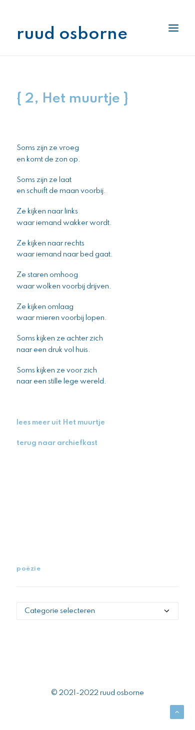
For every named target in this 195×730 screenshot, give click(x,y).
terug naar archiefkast (57, 443)
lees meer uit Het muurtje (60, 422)
